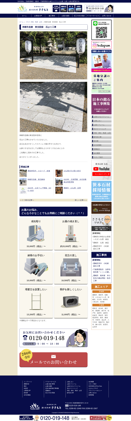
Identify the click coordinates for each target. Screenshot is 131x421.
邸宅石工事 (97, 137)
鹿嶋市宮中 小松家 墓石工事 (101, 247)
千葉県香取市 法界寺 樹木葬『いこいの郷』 (102, 270)
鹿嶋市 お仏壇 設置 (72, 188)
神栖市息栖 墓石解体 (36, 179)
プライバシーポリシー (95, 390)
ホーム (24, 16)
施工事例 (52, 16)
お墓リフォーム (99, 125)
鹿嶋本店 (26, 384)
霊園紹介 (97, 149)
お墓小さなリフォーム (101, 117)
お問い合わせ (106, 16)
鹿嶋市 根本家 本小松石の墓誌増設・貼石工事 (101, 278)
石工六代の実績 (79, 16)
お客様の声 (38, 16)
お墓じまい (97, 121)
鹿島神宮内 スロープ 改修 (39, 171)
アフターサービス (93, 16)
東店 (25, 386)
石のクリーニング (100, 129)
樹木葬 (96, 141)
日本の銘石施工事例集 (52, 388)
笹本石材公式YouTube (95, 386)
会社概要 (97, 153)
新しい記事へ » (81, 200)
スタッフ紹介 (98, 157)
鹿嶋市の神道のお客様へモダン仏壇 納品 (101, 238)
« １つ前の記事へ (27, 200)
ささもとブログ (93, 388)
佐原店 (26, 388)
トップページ (28, 381)
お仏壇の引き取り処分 (72, 171)
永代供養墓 (97, 145)
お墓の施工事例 (50, 384)
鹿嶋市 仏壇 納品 (101, 243)
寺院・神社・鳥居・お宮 (102, 133)
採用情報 (91, 395)
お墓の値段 (65, 16)
